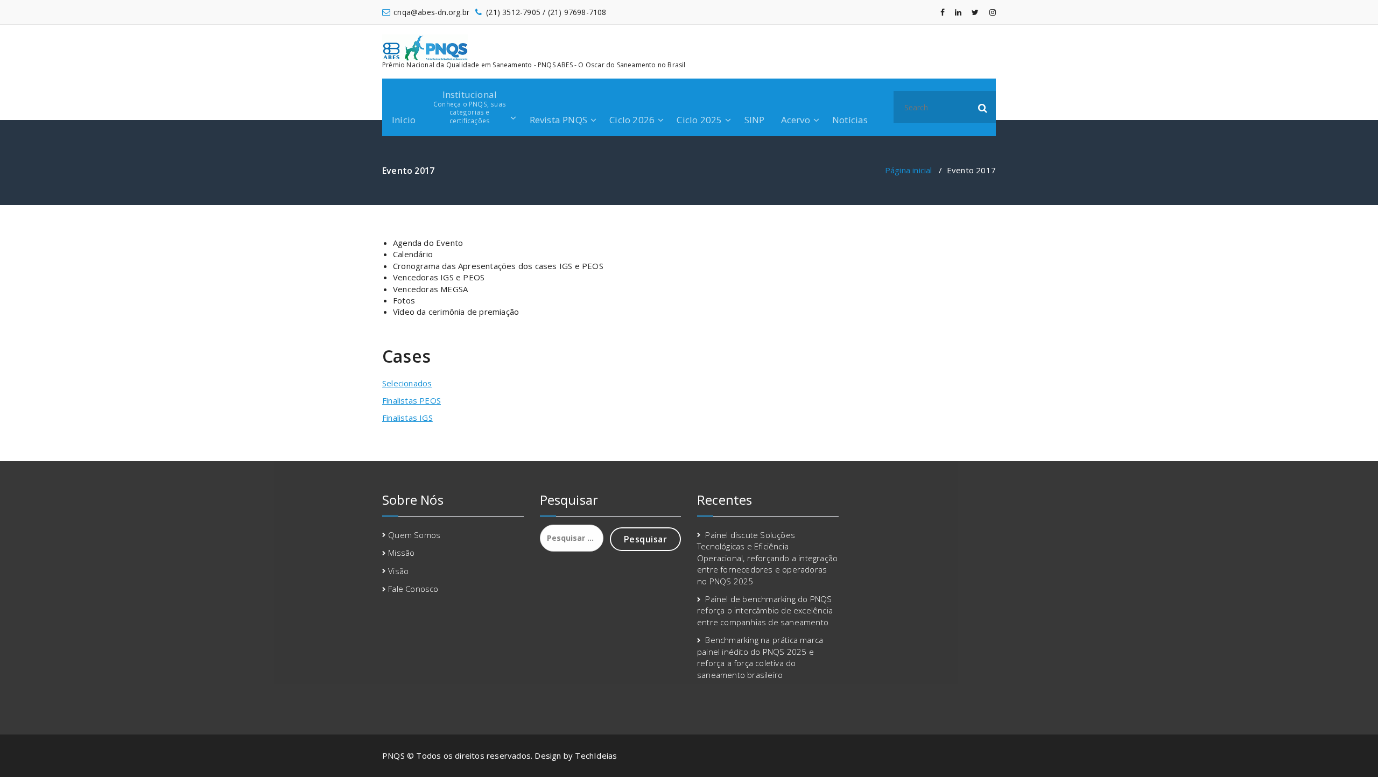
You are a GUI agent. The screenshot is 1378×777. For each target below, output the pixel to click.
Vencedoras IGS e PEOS (438, 277)
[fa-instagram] (992, 12)
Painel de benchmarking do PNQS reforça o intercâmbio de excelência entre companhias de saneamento (765, 610)
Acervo (795, 120)
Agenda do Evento (428, 242)
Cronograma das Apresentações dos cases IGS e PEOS (498, 265)
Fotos (404, 300)
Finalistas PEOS (411, 400)
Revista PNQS (558, 120)
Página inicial (908, 170)
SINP (754, 120)
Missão (401, 552)
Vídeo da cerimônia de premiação (456, 311)
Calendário (413, 254)
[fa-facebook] (942, 12)
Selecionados (407, 383)
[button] (983, 107)
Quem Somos (414, 534)
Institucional (469, 106)
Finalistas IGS (407, 417)
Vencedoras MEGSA (430, 289)
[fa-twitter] (975, 12)
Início (404, 120)
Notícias (850, 120)
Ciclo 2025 (699, 120)
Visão (398, 571)
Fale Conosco (413, 588)
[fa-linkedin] (958, 12)
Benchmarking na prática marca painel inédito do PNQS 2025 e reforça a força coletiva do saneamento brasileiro (760, 657)
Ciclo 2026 (632, 120)
